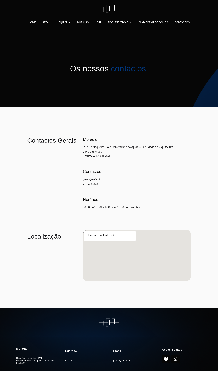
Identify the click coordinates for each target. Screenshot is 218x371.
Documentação (118, 22)
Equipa (63, 22)
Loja (98, 22)
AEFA (46, 22)
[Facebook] (166, 359)
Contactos (182, 22)
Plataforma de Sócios (153, 22)
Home (32, 22)
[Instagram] (175, 359)
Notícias (83, 22)
